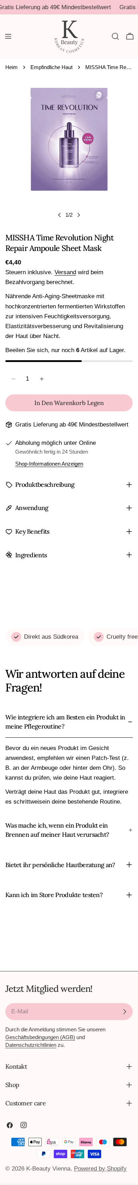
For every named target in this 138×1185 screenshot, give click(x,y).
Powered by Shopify (100, 1168)
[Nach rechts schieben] (78, 215)
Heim (11, 67)
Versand (65, 272)
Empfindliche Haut (51, 67)
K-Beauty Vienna (48, 1168)
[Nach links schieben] (59, 215)
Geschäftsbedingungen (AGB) (40, 1037)
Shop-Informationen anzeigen (49, 464)
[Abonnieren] (124, 1011)
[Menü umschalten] (8, 36)
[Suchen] (115, 36)
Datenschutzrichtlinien (30, 1045)
